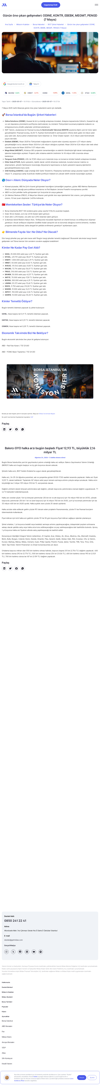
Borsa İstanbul (7, 1021)
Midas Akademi (7, 997)
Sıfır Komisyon (7, 1058)
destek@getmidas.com (13, 940)
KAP (32, 417)
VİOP (4, 1048)
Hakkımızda (6, 982)
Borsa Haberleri (39, 24)
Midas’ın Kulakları (22, 24)
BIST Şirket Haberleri (56, 24)
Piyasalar (5, 1007)
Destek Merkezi (7, 987)
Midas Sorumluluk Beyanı (47, 414)
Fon (3, 1031)
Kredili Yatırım (7, 1064)
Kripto (4, 1011)
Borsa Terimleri (7, 1002)
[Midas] (4, 4)
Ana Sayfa (9, 24)
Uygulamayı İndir (51, 5)
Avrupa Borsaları (8, 1042)
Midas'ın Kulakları (8, 992)
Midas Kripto (6, 1037)
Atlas (4, 1053)
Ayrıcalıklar (5, 1016)
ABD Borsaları (7, 1026)
